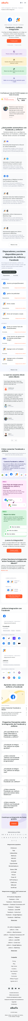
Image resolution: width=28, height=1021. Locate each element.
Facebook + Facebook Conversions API (14, 904)
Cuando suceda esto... (11, 578)
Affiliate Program (14, 978)
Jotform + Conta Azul (14, 942)
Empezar (14, 823)
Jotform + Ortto (14, 929)
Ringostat (13, 861)
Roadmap (14, 973)
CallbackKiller (13, 853)
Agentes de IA (14, 981)
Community (14, 976)
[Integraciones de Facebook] (3, 638)
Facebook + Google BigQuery (14, 915)
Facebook (20, 7)
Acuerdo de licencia (14, 992)
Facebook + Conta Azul (14, 912)
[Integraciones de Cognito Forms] (9, 677)
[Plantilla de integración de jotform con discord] (14, 146)
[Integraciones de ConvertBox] (14, 677)
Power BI (13, 877)
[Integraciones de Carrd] (3, 677)
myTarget (13, 872)
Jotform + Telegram (14, 937)
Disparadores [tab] (6, 275)
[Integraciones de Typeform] (3, 672)
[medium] (19, 988)
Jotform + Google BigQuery (14, 945)
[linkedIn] (12, 988)
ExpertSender (13, 863)
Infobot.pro (13, 848)
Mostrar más (14, 244)
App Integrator (14, 971)
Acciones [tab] (15, 275)
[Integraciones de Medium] (19, 643)
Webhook (13, 855)
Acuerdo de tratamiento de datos (14, 997)
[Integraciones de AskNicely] (19, 672)
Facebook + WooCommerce (14, 902)
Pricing (14, 961)
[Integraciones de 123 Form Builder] (9, 672)
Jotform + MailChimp (14, 947)
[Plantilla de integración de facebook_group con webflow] (14, 181)
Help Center (14, 966)
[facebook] (9, 988)
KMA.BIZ (13, 858)
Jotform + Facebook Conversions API (14, 935)
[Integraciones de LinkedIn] (9, 643)
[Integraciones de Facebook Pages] (3, 643)
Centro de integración (6, 7)
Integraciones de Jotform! (20, 308)
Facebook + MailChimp (14, 917)
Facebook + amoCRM (14, 909)
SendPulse (14, 887)
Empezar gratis (14, 550)
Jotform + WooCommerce (14, 932)
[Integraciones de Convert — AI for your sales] (14, 638)
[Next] (15, 440)
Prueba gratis (14, 41)
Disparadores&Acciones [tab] (9, 272)
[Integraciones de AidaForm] (14, 672)
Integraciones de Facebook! (20, 287)
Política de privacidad (14, 995)
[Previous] (12, 440)
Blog (14, 963)
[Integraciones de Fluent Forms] (19, 677)
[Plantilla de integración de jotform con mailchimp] (14, 198)
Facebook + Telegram (14, 907)
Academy (14, 968)
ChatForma (14, 882)
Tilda (13, 850)
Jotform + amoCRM (14, 940)
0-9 (3, 834)
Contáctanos (14, 1004)
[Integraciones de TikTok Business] (9, 638)
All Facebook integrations (14, 896)
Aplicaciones (14, 7)
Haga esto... (8, 586)
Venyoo (13, 874)
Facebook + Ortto (14, 899)
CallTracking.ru (13, 880)
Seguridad (14, 1001)
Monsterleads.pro (13, 866)
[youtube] (15, 988)
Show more (14, 920)
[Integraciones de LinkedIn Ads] (14, 643)
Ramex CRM (13, 869)
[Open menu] (25, 2)
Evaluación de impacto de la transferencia (14, 999)
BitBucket (13, 885)
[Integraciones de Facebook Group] (19, 638)
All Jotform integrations (14, 927)
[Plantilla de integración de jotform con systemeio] (14, 163)
